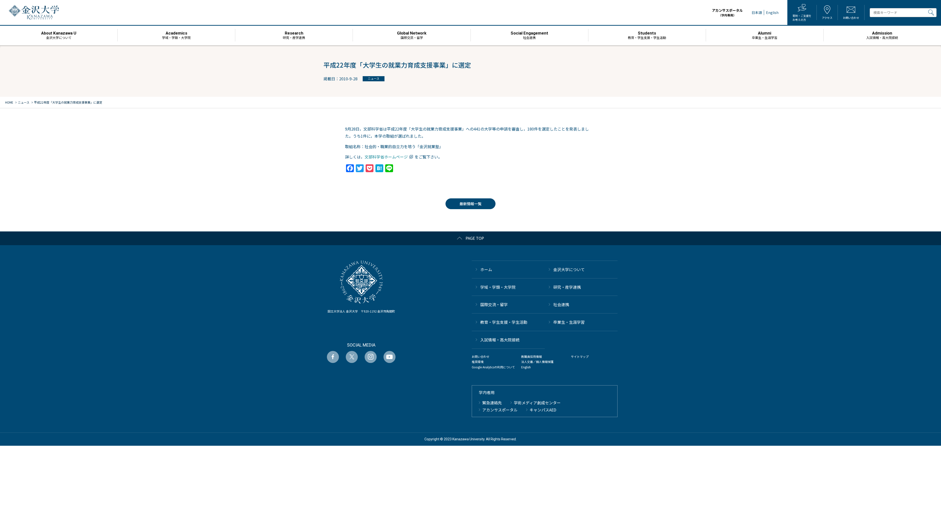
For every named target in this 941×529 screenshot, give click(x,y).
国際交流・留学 (494, 304)
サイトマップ (580, 356)
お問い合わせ (480, 356)
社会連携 (561, 304)
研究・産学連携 (567, 287)
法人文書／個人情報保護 (537, 362)
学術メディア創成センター (537, 403)
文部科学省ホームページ (386, 157)
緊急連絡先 (492, 403)
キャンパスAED (543, 410)
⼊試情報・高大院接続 (500, 340)
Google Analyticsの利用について (493, 367)
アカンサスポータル (727, 12)
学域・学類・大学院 (498, 287)
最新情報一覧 (470, 203)
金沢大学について (569, 269)
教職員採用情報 (531, 356)
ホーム (486, 269)
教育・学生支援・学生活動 (503, 322)
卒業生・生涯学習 (569, 322)
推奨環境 (477, 362)
